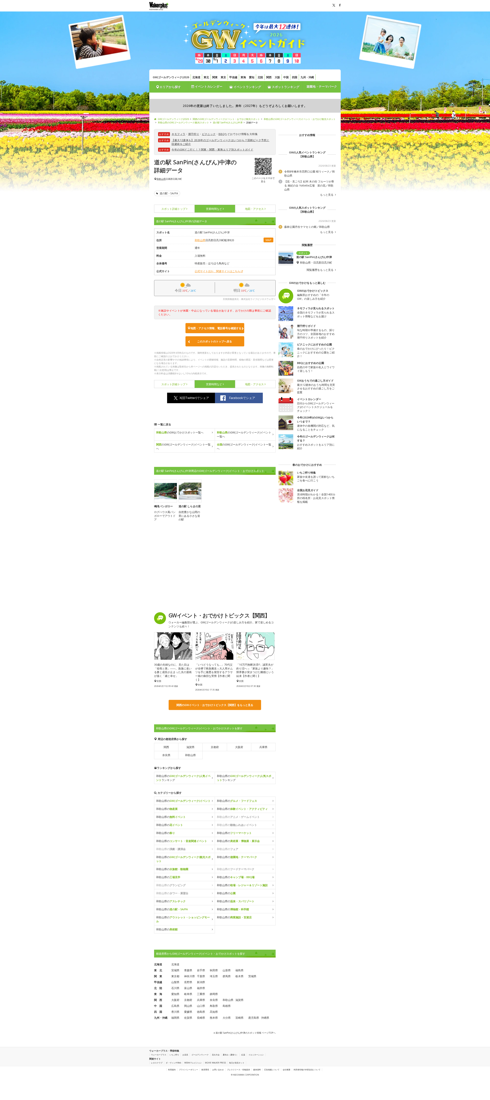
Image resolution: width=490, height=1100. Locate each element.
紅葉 (243, 1054)
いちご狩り (174, 1054)
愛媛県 (188, 1012)
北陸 (260, 77)
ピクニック (209, 134)
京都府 (215, 747)
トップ (173, 209)
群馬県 (227, 976)
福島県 (239, 970)
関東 (215, 77)
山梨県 (175, 982)
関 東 (158, 976)
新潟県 (201, 982)
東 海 (158, 994)
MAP (268, 240)
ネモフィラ (178, 134)
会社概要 (286, 1069)
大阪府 (239, 747)
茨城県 (252, 976)
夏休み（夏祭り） (230, 1054)
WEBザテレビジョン (193, 1062)
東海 (243, 77)
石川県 (175, 988)
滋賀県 (190, 747)
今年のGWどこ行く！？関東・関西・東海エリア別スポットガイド (212, 149)
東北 (206, 77)
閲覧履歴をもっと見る (320, 270)
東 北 (158, 970)
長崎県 (201, 1017)
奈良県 (166, 755)
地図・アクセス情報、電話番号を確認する (215, 328)
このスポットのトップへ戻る (214, 341)
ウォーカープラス (158, 1054)
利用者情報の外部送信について (307, 1069)
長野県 (188, 982)
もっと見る (327, 194)
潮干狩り (193, 134)
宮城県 (175, 970)
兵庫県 (263, 747)
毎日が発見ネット (236, 1062)
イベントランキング (247, 87)
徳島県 (201, 1012)
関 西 (158, 1000)
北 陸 (158, 988)
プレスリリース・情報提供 (238, 1069)
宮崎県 (239, 1017)
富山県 (188, 988)
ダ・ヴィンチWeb (173, 1062)
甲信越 (233, 77)
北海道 (196, 77)
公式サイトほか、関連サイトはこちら (217, 271)
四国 (294, 77)
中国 (286, 77)
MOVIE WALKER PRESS (215, 1062)
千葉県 (201, 976)
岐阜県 (188, 994)
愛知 (251, 77)
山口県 (201, 1006)
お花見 (185, 1054)
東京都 (175, 976)
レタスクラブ (157, 1062)
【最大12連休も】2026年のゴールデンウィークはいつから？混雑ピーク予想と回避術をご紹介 (220, 142)
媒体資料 (257, 1069)
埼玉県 (214, 976)
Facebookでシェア (242, 398)
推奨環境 (205, 1069)
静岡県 (214, 994)
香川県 (175, 1012)
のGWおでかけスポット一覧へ (179, 432)
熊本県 (214, 1017)
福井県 (201, 988)
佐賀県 (188, 1017)
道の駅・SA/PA (168, 193)
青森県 (188, 970)
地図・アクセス (254, 209)
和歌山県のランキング (183, 778)
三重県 (201, 994)
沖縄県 (265, 1017)
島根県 (227, 1006)
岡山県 (188, 1006)
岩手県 (201, 970)
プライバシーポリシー (188, 1069)
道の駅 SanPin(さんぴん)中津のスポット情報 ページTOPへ (245, 1032)
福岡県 (175, 1017)
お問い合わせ (218, 1069)
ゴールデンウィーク (200, 1054)
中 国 (158, 1006)
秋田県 (214, 970)
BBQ (221, 134)
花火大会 (216, 1054)
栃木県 (239, 976)
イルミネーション (256, 1054)
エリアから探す (170, 87)
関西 (269, 77)
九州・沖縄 (307, 77)
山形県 (227, 970)
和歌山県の (183, 801)
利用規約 (172, 1069)
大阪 (277, 77)
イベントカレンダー (208, 86)
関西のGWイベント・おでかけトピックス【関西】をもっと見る (214, 705)
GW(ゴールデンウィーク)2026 (171, 77)
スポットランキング (285, 87)
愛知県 (175, 994)
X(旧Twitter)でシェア (194, 398)
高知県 (214, 1012)
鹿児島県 (253, 1017)
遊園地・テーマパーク (321, 86)
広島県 (175, 1006)
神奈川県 (189, 976)
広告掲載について (271, 1069)
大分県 (227, 1017)
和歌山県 (161, 179)
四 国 (158, 1012)
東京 (223, 77)
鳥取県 (214, 1006)
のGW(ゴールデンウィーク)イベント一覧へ (244, 434)
